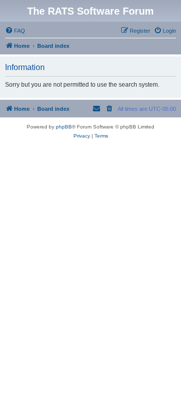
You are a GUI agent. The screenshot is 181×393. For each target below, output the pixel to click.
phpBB (64, 126)
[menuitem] (15, 31)
